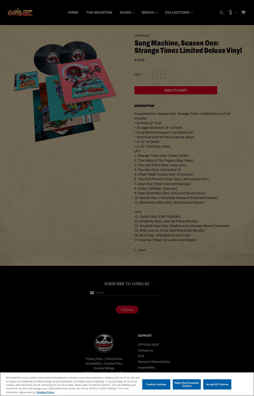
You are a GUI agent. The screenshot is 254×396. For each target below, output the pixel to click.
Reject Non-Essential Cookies (187, 384)
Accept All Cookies (217, 384)
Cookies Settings (156, 384)
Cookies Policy (45, 392)
